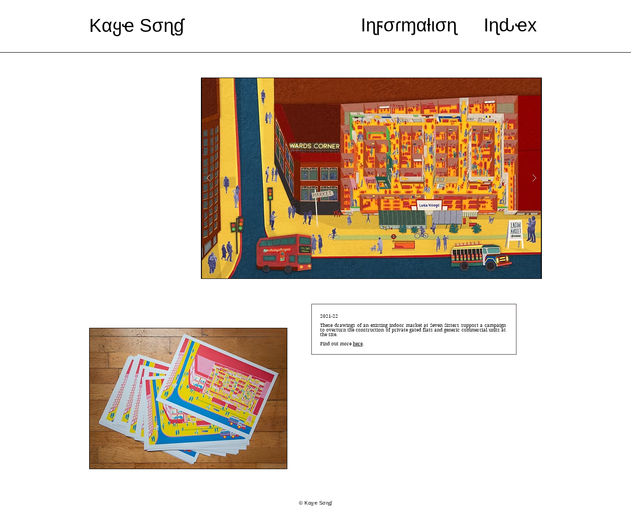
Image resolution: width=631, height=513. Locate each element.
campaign (495, 325)
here (358, 344)
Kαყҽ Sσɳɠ (136, 25)
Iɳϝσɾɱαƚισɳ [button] (409, 25)
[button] (371, 178)
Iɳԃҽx (513, 25)
